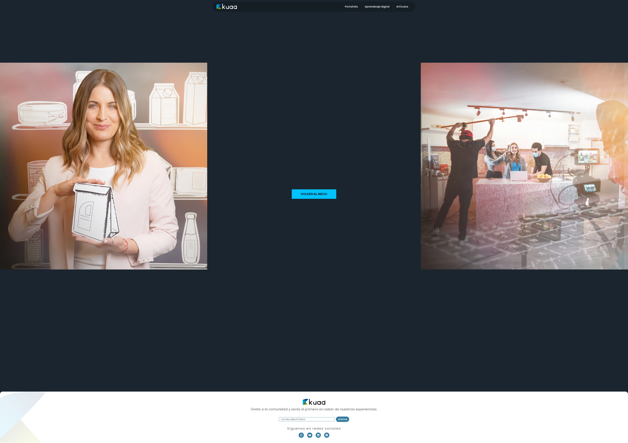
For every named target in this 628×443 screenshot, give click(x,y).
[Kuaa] (227, 8)
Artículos (402, 6)
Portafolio (351, 6)
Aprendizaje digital (377, 6)
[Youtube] (309, 435)
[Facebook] (326, 435)
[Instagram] (301, 435)
